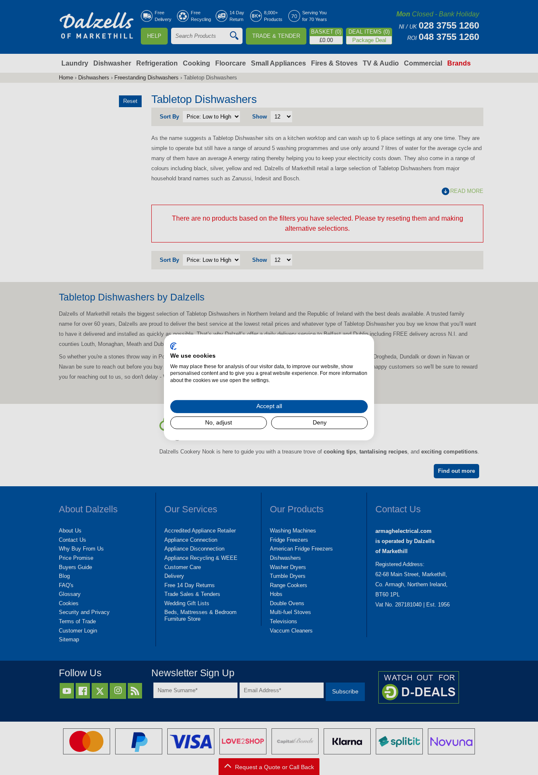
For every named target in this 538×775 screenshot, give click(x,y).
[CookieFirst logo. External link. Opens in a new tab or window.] (173, 346)
